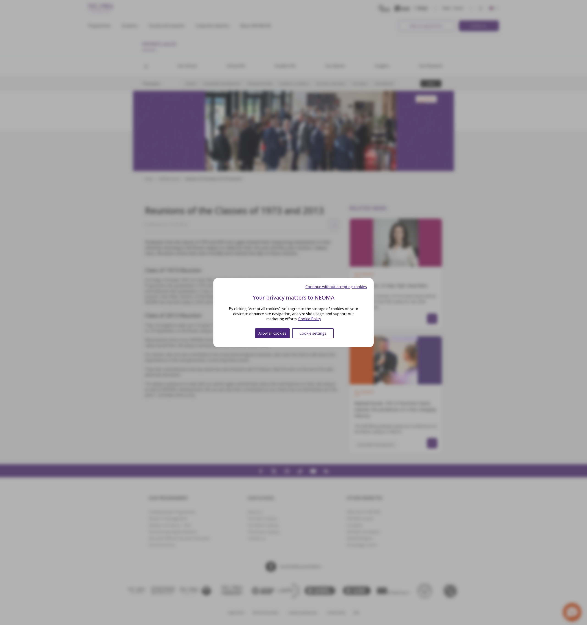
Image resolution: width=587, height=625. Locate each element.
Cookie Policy (309, 318)
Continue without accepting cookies (336, 286)
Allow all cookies (272, 333)
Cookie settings (312, 333)
